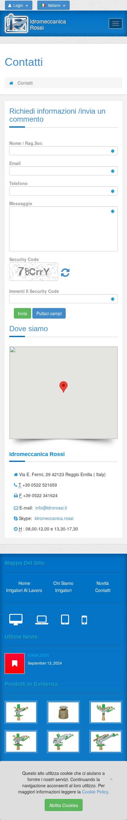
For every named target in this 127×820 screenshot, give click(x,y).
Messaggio (20, 203)
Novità (102, 583)
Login (18, 5)
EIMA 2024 (38, 655)
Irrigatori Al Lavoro (24, 590)
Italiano (54, 5)
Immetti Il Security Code (34, 291)
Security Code (24, 259)
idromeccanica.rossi (53, 518)
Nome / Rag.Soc (26, 143)
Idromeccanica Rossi (48, 24)
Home (24, 583)
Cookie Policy (95, 791)
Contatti (102, 590)
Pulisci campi (49, 313)
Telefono (18, 183)
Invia (22, 313)
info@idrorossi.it (50, 508)
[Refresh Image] (65, 274)
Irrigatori (63, 590)
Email (15, 163)
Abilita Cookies (63, 805)
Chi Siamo (63, 583)
